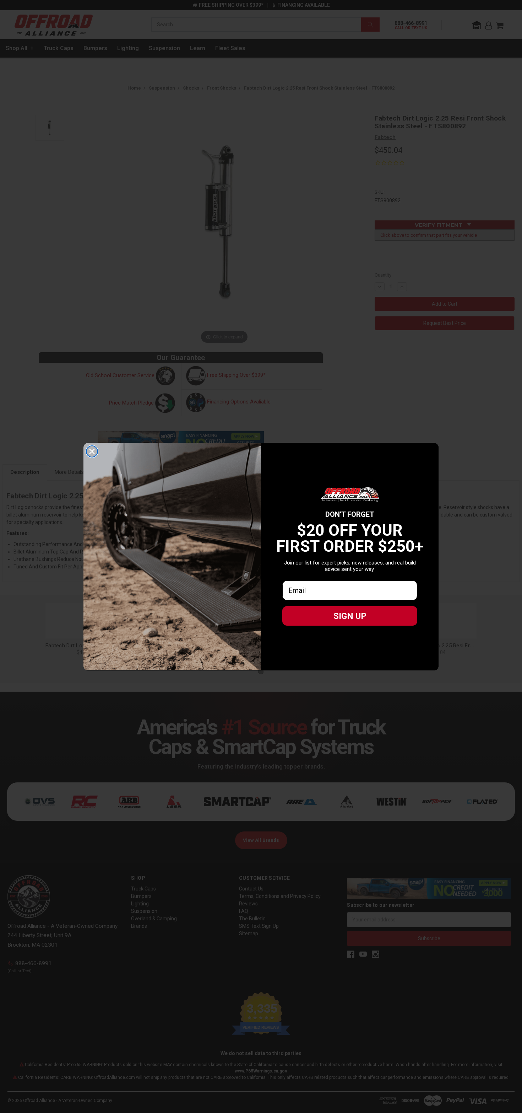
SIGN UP (349, 616)
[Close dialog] (92, 451)
